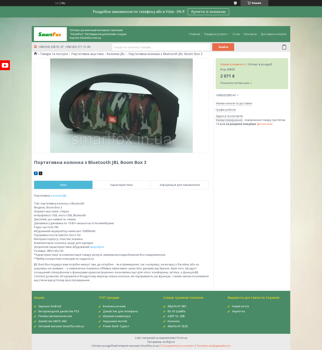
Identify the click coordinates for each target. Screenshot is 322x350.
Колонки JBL (116, 54)
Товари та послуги (54, 54)
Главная (194, 34)
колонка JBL (59, 195)
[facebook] (36, 174)
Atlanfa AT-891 (177, 306)
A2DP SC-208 (176, 316)
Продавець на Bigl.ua (161, 342)
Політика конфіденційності (213, 346)
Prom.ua (182, 338)
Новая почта (240, 306)
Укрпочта (238, 311)
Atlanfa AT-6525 (178, 326)
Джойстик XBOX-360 (52, 321)
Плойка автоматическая (55, 316)
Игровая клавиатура (117, 316)
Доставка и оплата (273, 34)
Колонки (174, 321)
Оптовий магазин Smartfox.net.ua (61, 326)
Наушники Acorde (115, 321)
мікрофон (97, 247)
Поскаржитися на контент (177, 346)
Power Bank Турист (116, 326)
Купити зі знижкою (208, 11)
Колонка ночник (114, 306)
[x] (40, 174)
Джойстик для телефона (120, 311)
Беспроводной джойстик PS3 (58, 311)
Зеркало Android (49, 306)
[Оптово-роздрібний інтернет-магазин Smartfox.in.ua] (50, 34)
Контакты (250, 34)
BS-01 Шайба (176, 311)
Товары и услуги (215, 34)
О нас (236, 34)
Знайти (223, 47)
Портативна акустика (87, 54)
